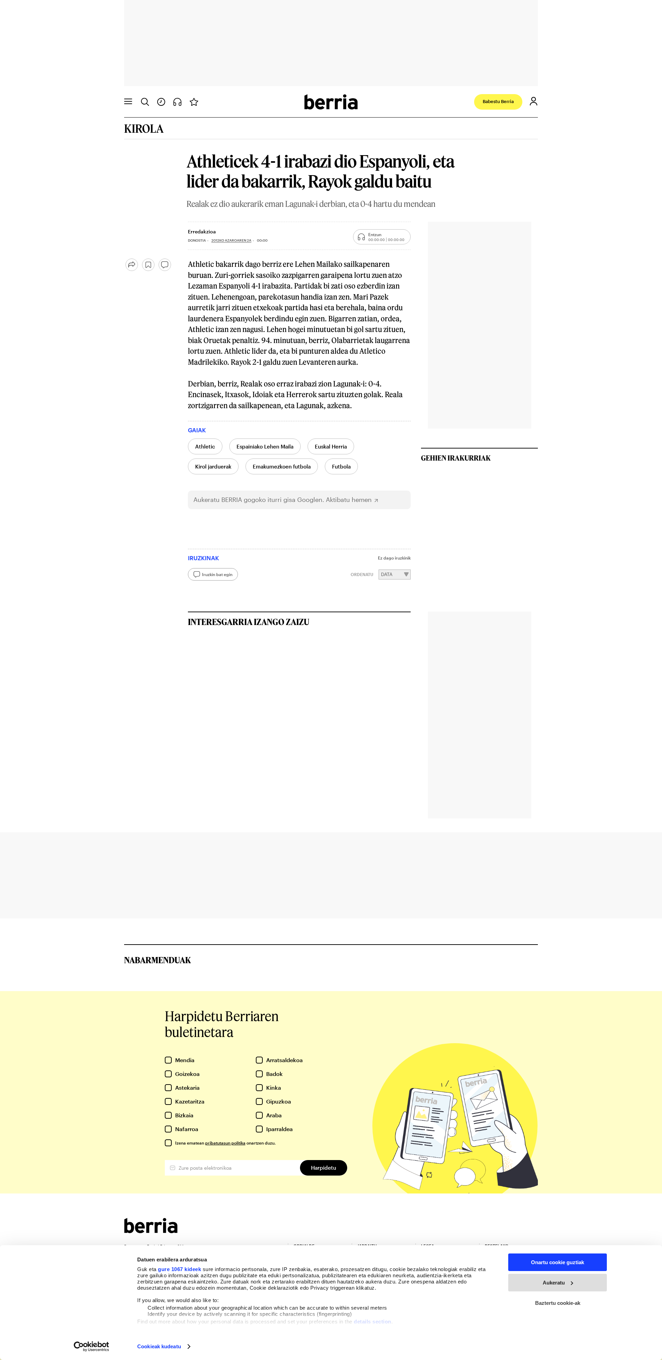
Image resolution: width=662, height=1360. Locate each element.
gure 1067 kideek (179, 1269)
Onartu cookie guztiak (557, 1262)
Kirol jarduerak (213, 466)
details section (372, 1321)
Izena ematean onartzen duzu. (225, 1142)
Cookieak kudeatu (159, 1346)
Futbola (341, 466)
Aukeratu (554, 1283)
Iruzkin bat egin (217, 574)
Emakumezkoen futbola (282, 466)
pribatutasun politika (225, 1142)
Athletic (205, 446)
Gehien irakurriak (456, 458)
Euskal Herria (331, 446)
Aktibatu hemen (349, 499)
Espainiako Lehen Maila (265, 446)
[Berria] (151, 1231)
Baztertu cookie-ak (557, 1303)
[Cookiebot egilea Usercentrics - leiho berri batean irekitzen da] (91, 1346)
